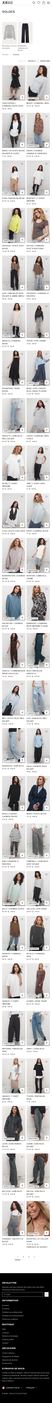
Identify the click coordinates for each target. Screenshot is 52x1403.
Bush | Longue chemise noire (9, 815)
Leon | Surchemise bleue (11, 1145)
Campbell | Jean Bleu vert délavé (37, 862)
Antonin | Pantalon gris (12, 1050)
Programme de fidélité (10, 1357)
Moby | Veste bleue (37, 814)
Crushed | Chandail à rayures (38, 294)
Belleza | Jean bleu (12, 1191)
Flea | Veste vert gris (13, 531)
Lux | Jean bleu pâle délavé (37, 719)
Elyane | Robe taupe (37, 1001)
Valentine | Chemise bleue (12, 624)
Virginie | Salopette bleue (12, 1240)
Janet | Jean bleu (35, 1049)
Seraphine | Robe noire (11, 390)
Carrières (5, 1309)
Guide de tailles (8, 1340)
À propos (5, 1305)
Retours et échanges (10, 1336)
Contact (5, 1343)
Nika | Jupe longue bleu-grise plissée (37, 390)
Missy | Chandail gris (38, 103)
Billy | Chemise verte (13, 909)
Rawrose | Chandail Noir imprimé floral (37, 624)
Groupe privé (7, 1363)
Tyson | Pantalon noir (36, 1097)
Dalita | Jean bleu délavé (36, 1192)
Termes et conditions (10, 1319)
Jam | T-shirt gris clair (36, 485)
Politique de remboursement (13, 1316)
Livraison (5, 1333)
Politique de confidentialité (12, 1312)
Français (30, 1388)
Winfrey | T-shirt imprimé (36, 199)
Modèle (32, 61)
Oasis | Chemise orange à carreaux (37, 152)
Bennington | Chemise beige (13, 577)
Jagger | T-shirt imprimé (10, 1002)
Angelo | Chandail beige (11, 342)
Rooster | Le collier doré (37, 1240)
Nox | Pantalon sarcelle (34, 672)
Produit (22, 61)
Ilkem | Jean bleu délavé (35, 1145)
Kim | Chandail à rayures (10, 862)
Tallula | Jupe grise (37, 909)
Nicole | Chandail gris (36, 955)
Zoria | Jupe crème (36, 341)
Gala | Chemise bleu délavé (37, 767)
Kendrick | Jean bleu (13, 766)
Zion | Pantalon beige (13, 198)
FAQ (3, 1329)
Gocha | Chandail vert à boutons (35, 247)
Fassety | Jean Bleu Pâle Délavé (12, 437)
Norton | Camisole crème (36, 577)
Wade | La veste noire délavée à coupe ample (13, 152)
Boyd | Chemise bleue (38, 531)
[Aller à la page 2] (34, 1257)
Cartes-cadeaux (8, 1353)
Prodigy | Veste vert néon (13, 247)
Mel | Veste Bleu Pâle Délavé (13, 719)
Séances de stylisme (10, 1360)
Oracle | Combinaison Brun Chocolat (13, 672)
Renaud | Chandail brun (11, 955)
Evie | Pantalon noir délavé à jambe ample (13, 294)
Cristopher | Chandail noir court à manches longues (13, 105)
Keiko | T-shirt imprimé (9, 485)
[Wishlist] (38, 2)
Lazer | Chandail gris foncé (38, 437)
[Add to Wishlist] (22, 69)
